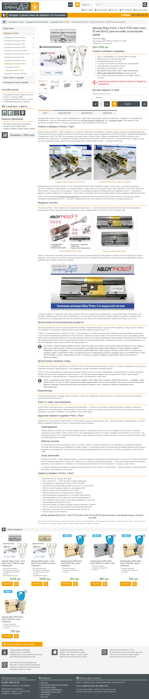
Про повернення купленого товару (54, 685)
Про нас (114, 10)
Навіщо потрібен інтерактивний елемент (19, 129)
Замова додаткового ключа (101, 94)
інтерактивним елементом (68, 196)
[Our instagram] (16, 112)
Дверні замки (18, 28)
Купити (128, 104)
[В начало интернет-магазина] (4, 22)
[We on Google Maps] (22, 112)
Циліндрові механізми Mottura (19, 73)
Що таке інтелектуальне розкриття (17, 124)
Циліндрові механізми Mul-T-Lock (19, 54)
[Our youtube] (4, 112)
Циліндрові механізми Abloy (19, 64)
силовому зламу (115, 120)
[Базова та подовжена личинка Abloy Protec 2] (115, 231)
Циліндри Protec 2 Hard (14, 70)
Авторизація (102, 10)
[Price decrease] (95, 104)
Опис (45, 113)
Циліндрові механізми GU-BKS (15, 50)
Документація (86, 113)
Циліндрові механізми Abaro (19, 37)
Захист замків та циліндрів (18, 78)
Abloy (103, 38)
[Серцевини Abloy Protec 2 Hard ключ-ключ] (70, 162)
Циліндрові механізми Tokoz (19, 60)
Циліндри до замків (18, 33)
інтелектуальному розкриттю (92, 120)
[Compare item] (144, 104)
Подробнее (7, 584)
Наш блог (44, 697)
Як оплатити (127, 10)
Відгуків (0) (107, 113)
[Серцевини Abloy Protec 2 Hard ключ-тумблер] (115, 162)
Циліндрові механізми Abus (14, 41)
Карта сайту (45, 694)
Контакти (44, 682)
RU (70, 4)
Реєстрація (88, 10)
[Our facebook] (10, 112)
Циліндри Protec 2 (12, 67)
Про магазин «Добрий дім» (51, 690)
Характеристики (64, 113)
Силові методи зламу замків (14, 126)
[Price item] (107, 104)
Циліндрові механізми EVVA (19, 47)
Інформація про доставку (51, 692)
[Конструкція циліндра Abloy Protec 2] (70, 231)
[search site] (145, 4)
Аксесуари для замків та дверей (15, 82)
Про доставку (141, 10)
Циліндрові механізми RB (14, 57)
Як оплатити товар (48, 687)
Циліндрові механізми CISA (19, 44)
